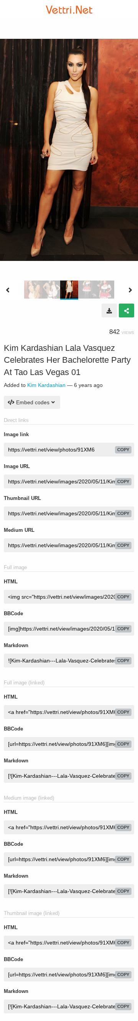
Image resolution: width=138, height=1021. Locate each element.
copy (123, 449)
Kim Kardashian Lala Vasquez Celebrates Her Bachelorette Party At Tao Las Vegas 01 (67, 360)
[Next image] (130, 290)
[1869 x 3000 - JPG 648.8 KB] (109, 310)
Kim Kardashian (46, 385)
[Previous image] (7, 290)
